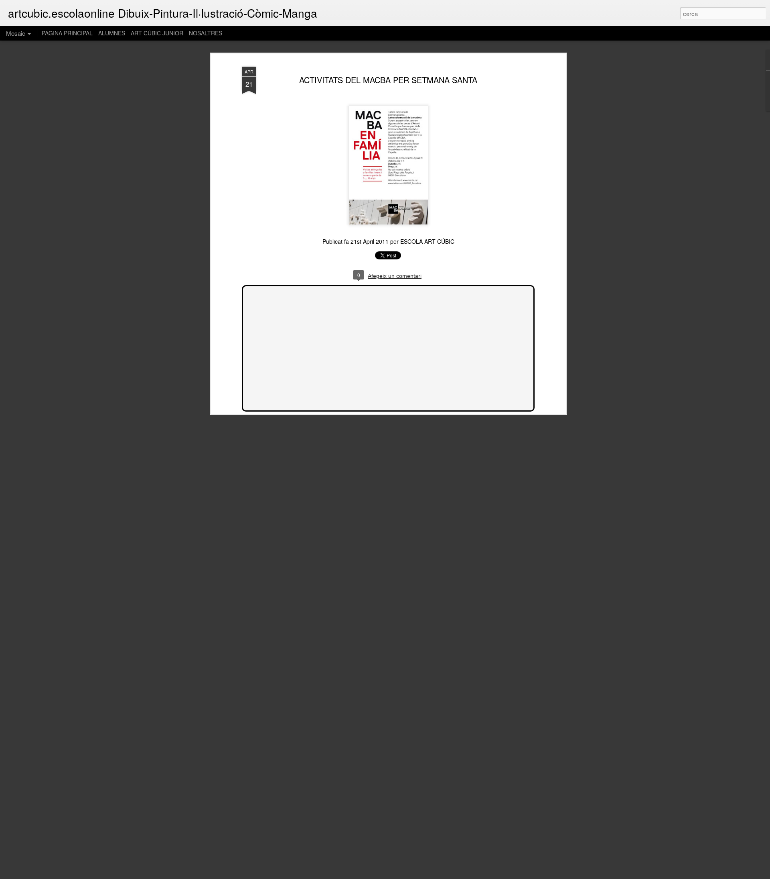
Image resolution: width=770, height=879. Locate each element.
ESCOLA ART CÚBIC (427, 241)
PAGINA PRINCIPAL (67, 33)
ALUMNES (111, 33)
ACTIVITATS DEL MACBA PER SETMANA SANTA (388, 80)
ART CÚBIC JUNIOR (157, 33)
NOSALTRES (205, 33)
